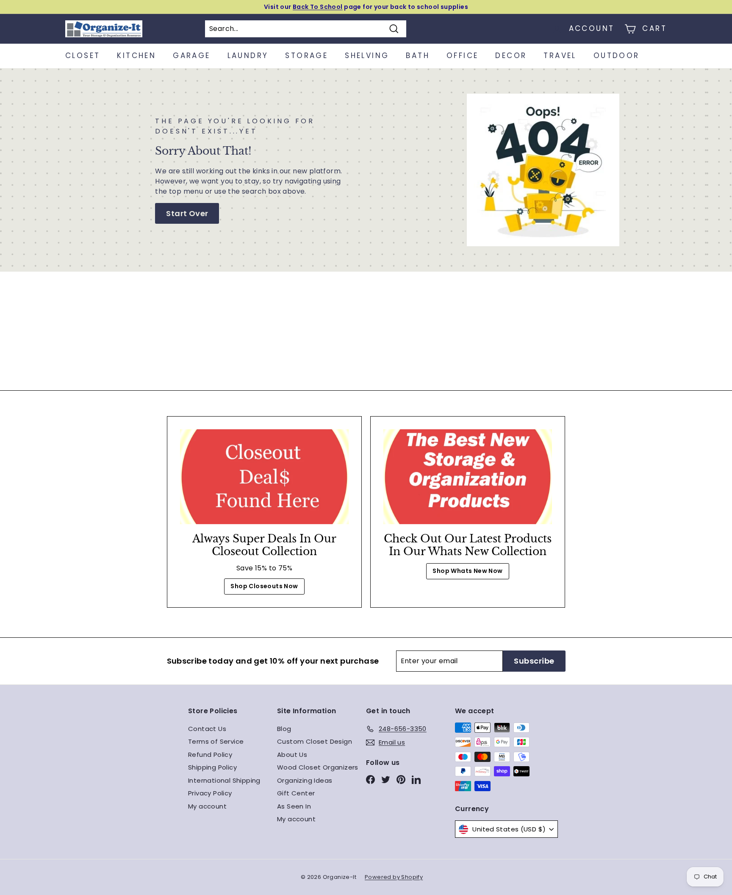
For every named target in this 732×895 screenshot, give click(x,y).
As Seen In (294, 806)
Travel (559, 55)
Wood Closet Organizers (317, 767)
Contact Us (207, 728)
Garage (191, 55)
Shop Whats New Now (467, 571)
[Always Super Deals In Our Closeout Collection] (264, 476)
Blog (284, 728)
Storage (306, 55)
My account (207, 806)
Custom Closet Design (314, 741)
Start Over (187, 213)
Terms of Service (216, 741)
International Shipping (224, 780)
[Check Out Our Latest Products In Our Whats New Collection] (467, 476)
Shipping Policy (212, 767)
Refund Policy (210, 754)
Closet (82, 55)
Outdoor (616, 55)
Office (462, 55)
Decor (511, 55)
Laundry (248, 55)
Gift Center (296, 793)
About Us (292, 754)
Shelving (367, 55)
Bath (418, 55)
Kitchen (136, 55)
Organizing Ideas (304, 780)
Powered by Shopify (394, 877)
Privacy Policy (210, 793)
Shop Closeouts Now (264, 586)
